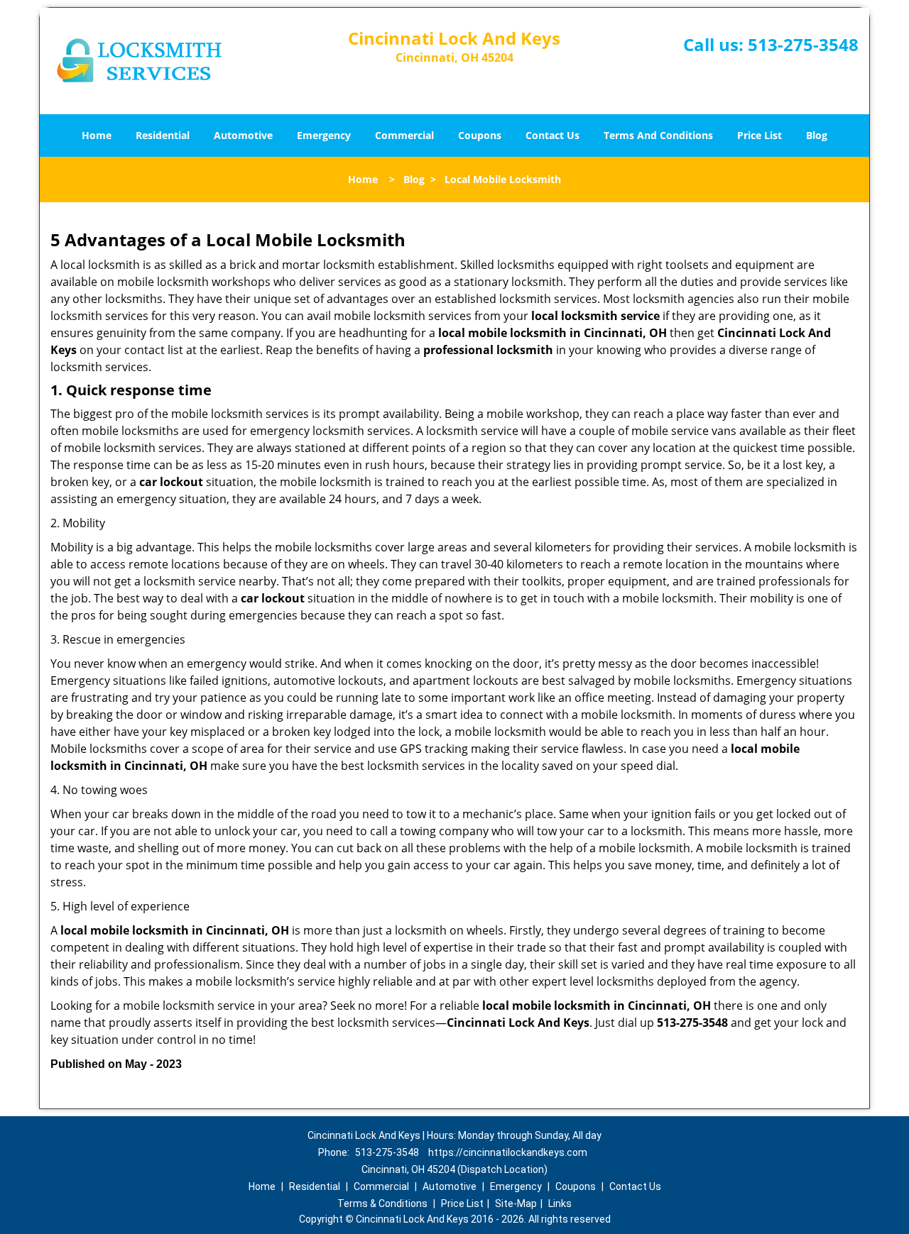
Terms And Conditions (658, 135)
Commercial (404, 135)
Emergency (324, 135)
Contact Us (552, 135)
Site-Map (516, 1203)
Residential (163, 135)
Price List (759, 135)
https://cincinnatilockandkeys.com (507, 1152)
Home (96, 135)
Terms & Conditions (382, 1203)
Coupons (479, 135)
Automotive (243, 135)
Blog (816, 135)
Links (560, 1203)
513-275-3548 (803, 44)
